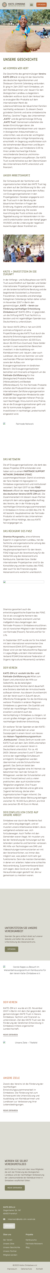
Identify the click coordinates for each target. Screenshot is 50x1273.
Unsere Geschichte (11, 1247)
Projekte (29, 1234)
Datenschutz (26, 1269)
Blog (28, 1247)
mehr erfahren (14, 1188)
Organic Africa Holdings (14, 519)
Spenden (11, 949)
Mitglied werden (10, 1255)
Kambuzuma (31, 1240)
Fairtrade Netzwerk (34, 1244)
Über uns (7, 1234)
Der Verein (7, 1240)
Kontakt (39, 1269)
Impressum (12, 1269)
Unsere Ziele (8, 1244)
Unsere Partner (10, 1251)
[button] (31, 5)
